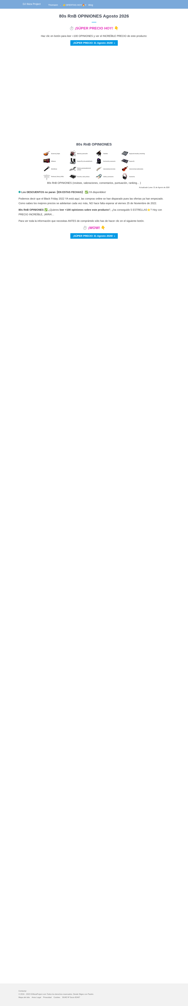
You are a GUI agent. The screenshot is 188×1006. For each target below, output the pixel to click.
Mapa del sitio (24, 997)
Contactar (22, 991)
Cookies (57, 997)
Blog (90, 5)
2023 (28, 994)
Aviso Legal (36, 997)
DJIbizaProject (36, 994)
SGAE (64, 997)
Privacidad (47, 997)
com (44, 994)
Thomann (53, 5)
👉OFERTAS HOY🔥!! (74, 5)
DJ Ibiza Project (32, 4)
